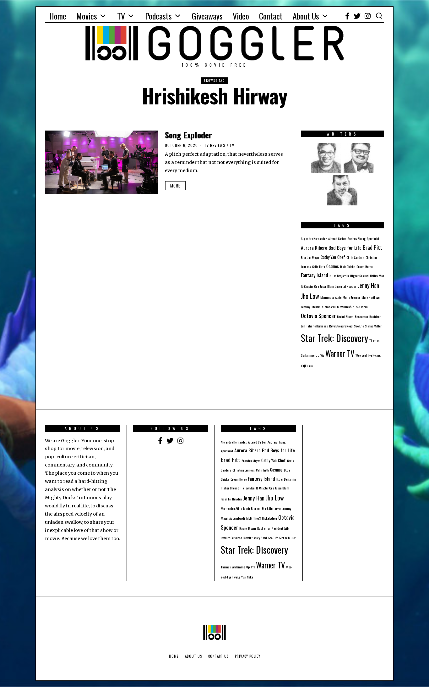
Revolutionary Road (341, 325)
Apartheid (373, 238)
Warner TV (339, 353)
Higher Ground (359, 275)
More (175, 185)
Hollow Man (377, 275)
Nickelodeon (360, 306)
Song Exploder (188, 135)
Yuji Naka (306, 365)
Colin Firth (318, 266)
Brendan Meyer (310, 257)
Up (317, 355)
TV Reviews (214, 145)
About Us (306, 16)
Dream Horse (364, 266)
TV (121, 16)
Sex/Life (359, 325)
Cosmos (332, 266)
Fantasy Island (314, 275)
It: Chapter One (310, 286)
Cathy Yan (328, 257)
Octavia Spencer (318, 315)
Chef (341, 257)
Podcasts (158, 16)
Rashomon (361, 316)
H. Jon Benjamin (339, 275)
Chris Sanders (355, 257)
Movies (86, 16)
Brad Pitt (372, 247)
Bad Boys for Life (345, 247)
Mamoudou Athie (330, 297)
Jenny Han (368, 285)
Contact (271, 16)
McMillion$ (344, 306)
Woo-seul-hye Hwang (368, 355)
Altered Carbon (337, 238)
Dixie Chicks (347, 266)
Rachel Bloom (345, 316)
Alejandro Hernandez (314, 238)
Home (57, 16)
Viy (322, 355)
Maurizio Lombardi (324, 306)
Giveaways (207, 16)
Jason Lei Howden (345, 286)
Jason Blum (327, 286)
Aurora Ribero (314, 247)
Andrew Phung (357, 238)
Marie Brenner (351, 297)
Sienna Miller (373, 325)
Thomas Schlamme (233, 566)
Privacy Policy (247, 656)
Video (241, 16)
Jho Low (310, 296)
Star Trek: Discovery (334, 337)
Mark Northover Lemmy (276, 508)
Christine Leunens (243, 469)
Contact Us (218, 656)
